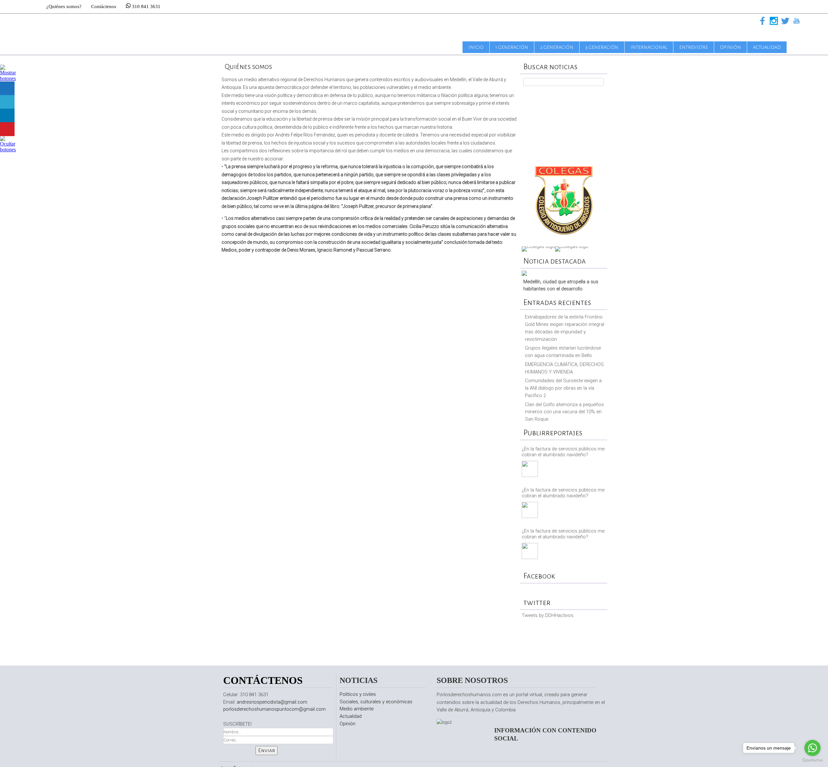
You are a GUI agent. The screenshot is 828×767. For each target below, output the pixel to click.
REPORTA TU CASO (563, 123)
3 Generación (601, 47)
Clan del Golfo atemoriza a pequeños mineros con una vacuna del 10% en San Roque (564, 412)
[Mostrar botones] (8, 78)
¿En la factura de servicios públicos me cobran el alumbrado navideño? (563, 452)
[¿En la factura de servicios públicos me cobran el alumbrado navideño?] (530, 470)
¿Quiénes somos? (64, 6)
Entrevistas (693, 47)
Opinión (730, 47)
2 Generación (556, 47)
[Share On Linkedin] (7, 116)
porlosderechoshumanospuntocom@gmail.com (274, 709)
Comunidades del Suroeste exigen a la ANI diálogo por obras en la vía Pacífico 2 (563, 388)
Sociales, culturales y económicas (376, 702)
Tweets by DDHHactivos (547, 615)
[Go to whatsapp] (812, 748)
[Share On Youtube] (7, 129)
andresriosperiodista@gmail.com (272, 702)
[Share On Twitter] (7, 102)
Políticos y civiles (358, 694)
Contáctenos (103, 6)
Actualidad (767, 47)
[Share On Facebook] (7, 88)
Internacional (648, 47)
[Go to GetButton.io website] (812, 760)
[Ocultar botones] (8, 149)
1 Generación (512, 47)
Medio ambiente (357, 709)
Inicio (476, 47)
